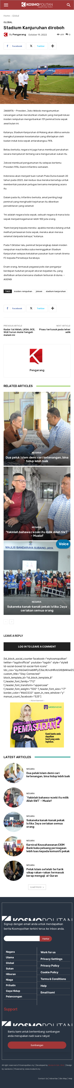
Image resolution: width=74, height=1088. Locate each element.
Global (15, 15)
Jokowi (39, 291)
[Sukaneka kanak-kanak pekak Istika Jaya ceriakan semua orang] (37, 578)
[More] (52, 46)
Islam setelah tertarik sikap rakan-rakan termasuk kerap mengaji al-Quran (45, 872)
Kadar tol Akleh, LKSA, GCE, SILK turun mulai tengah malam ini (19, 332)
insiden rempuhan (23, 291)
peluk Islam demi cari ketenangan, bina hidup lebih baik (37, 459)
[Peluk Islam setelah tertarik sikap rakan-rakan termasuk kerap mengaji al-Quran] (14, 871)
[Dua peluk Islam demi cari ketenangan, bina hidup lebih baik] (37, 429)
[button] (6, 5)
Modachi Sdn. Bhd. (56, 1065)
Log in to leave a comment (37, 646)
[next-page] (11, 621)
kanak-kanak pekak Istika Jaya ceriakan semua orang (37, 608)
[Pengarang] (6, 34)
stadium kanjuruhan (56, 291)
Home (7, 15)
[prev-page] (6, 621)
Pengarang (19, 34)
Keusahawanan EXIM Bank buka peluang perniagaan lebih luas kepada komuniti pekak (48, 848)
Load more (35, 887)
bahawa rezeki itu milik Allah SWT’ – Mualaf (37, 533)
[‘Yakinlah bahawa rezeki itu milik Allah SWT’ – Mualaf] (37, 503)
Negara (36, 452)
